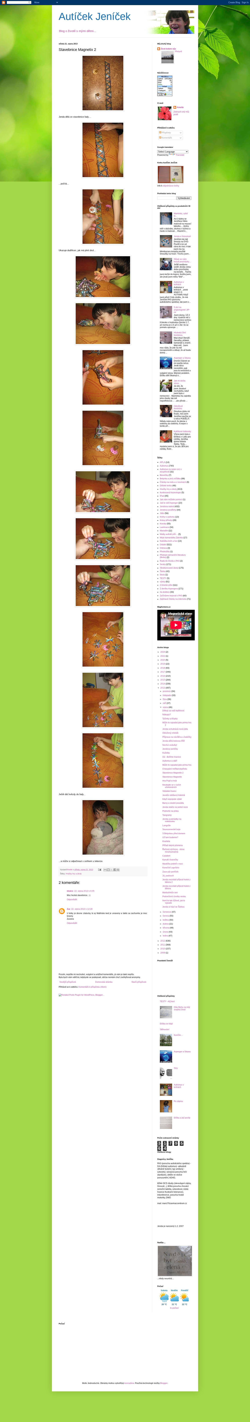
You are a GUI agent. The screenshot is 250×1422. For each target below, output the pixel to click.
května (166, 920)
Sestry (163, 564)
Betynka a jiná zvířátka (170, 478)
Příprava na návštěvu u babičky (176, 737)
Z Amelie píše (166, 585)
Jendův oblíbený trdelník (173, 795)
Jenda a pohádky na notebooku (171, 820)
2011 (163, 945)
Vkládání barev (169, 791)
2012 (163, 941)
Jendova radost (167, 506)
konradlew (129, 1383)
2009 (163, 953)
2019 (163, 664)
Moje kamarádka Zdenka (171, 537)
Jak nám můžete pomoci (171, 499)
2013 (163, 688)
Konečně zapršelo (170, 868)
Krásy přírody (166, 520)
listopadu (167, 695)
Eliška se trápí (166, 1024)
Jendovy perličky (170, 749)
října (165, 699)
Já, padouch (168, 876)
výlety (162, 582)
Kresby (163, 523)
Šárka (162, 571)
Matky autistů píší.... (169, 534)
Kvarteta (166, 841)
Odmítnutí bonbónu (178, 407)
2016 (163, 676)
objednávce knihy (171, 186)
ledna (166, 936)
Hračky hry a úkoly (74, 874)
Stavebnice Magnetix (172, 777)
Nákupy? (166, 714)
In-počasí (174, 1308)
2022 (163, 656)
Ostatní (163, 544)
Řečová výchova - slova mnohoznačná (173, 850)
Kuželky (166, 753)
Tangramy (167, 815)
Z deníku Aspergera (169, 588)
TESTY (163, 578)
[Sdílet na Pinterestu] (118, 869)
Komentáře (166, 138)
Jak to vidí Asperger (169, 503)
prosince (167, 691)
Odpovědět (72, 899)
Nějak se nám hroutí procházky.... (182, 260)
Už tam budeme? (170, 837)
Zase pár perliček (170, 872)
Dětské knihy (166, 485)
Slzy (176, 1068)
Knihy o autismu (167, 517)
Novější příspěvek (68, 982)
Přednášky (165, 551)
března (166, 928)
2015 (163, 680)
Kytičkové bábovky (182, 431)
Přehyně (178, 51)
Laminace (164, 527)
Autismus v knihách (179, 283)
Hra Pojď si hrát (169, 781)
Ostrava (163, 548)
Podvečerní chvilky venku (174, 896)
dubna (166, 924)
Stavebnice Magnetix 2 (173, 773)
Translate (180, 155)
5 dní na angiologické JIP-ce (182, 309)
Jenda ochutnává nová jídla (175, 729)
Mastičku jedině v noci (172, 864)
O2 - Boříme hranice (171, 757)
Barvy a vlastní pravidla (173, 803)
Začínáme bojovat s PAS (171, 595)
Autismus (164, 466)
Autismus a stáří (169, 761)
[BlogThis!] (108, 869)
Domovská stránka (103, 982)
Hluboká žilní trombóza (180, 333)
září (165, 703)
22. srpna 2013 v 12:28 (82, 909)
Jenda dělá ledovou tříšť (173, 741)
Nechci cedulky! (169, 745)
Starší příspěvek (138, 982)
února (166, 932)
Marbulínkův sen (170, 892)
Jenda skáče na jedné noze (175, 807)
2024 (163, 652)
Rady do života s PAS (170, 561)
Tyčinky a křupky (170, 718)
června (166, 916)
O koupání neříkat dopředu (174, 769)
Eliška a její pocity (182, 1118)
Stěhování (164, 1029)
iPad (162, 496)
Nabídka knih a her (168, 541)
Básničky (164, 475)
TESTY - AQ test (167, 1001)
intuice (70, 891)
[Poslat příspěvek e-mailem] (99, 870)
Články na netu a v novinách (173, 482)
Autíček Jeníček (95, 16)
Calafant (166, 856)
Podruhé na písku (170, 811)
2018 (163, 668)
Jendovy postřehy (168, 510)
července (167, 912)
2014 (163, 684)
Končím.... (178, 1035)
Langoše (166, 825)
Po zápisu (178, 1101)
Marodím (164, 530)
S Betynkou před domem (173, 833)
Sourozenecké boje (171, 829)
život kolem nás (168, 49)
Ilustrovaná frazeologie (170, 492)
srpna (166, 707)
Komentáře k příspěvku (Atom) (92, 987)
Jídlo (162, 513)
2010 (163, 948)
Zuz (68, 909)
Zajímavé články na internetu (173, 599)
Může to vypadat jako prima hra (176, 765)
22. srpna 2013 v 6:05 (84, 891)
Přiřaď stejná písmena (172, 845)
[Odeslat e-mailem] (105, 869)
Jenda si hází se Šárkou (173, 907)
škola (162, 575)
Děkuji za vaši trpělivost (173, 710)
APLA (162, 462)
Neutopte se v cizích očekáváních (171, 786)
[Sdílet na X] (111, 869)
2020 (163, 660)
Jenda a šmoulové (182, 236)
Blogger (163, 1383)
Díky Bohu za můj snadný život (182, 1008)
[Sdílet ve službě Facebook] (114, 869)
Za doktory (165, 592)
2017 (163, 672)
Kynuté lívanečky (170, 860)
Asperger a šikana (182, 358)
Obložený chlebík (170, 733)
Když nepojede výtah (172, 799)
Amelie (180, 107)
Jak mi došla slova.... (179, 382)
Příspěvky (166, 133)
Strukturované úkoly (169, 568)
